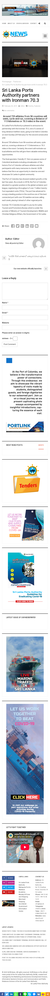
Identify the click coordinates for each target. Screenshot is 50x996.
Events (30, 106)
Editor (23, 106)
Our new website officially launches (28, 268)
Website (5, 322)
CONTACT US (34, 23)
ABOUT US (11, 23)
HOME (4, 23)
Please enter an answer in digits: (16, 333)
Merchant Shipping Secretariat (22, 901)
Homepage (6, 81)
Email (4, 312)
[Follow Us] (39, 23)
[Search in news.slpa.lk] (45, 23)
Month (41, 445)
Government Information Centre (23, 908)
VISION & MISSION (22, 23)
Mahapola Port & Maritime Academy (24, 889)
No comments (9, 110)
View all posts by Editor (14, 243)
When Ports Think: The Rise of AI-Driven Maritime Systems (24, 931)
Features (17, 81)
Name (4, 302)
